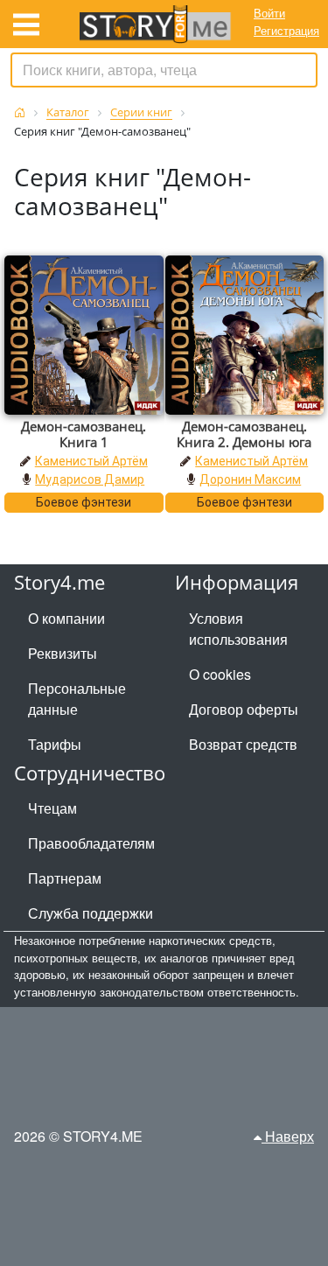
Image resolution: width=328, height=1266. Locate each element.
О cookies (220, 674)
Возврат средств (243, 744)
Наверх (288, 1136)
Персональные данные (77, 698)
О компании (66, 618)
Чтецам (52, 808)
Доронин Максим (250, 479)
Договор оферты (243, 709)
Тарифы (54, 744)
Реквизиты (62, 653)
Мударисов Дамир (89, 479)
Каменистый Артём (91, 461)
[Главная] (19, 112)
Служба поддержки (90, 913)
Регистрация (286, 30)
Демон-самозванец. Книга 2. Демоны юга (244, 434)
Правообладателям (91, 843)
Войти (269, 12)
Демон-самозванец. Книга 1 (83, 434)
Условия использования (238, 628)
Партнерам (64, 878)
